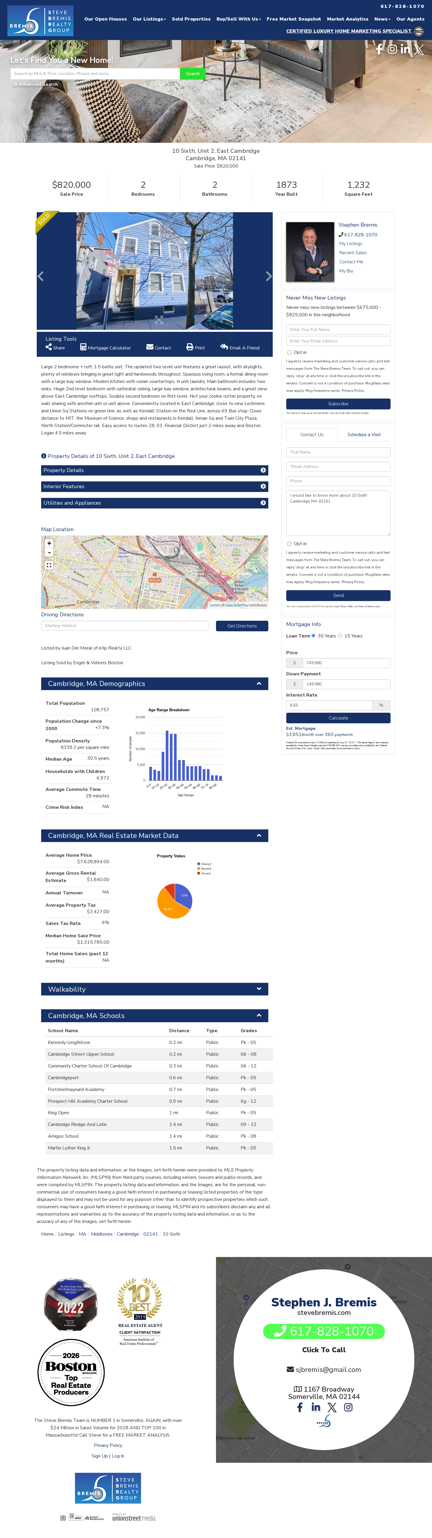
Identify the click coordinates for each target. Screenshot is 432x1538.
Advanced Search (38, 84)
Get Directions (242, 626)
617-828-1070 (360, 235)
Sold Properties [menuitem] (191, 19)
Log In (118, 1456)
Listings (66, 1234)
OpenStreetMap (237, 605)
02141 (150, 1234)
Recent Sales (353, 253)
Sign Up (100, 1456)
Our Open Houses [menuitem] (105, 19)
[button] (193, 74)
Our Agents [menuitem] (410, 19)
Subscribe (338, 404)
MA (82, 1234)
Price (292, 653)
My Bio (346, 271)
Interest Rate (301, 695)
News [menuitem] (381, 19)
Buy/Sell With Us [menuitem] (237, 19)
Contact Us (312, 434)
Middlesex (102, 1234)
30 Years (326, 636)
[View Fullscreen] (49, 565)
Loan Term (298, 636)
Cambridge (128, 1234)
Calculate (338, 718)
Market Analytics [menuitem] (348, 19)
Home (47, 1234)
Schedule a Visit (364, 434)
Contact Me (351, 262)
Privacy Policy (353, 390)
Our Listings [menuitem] (148, 19)
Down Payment (303, 674)
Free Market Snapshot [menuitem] (294, 19)
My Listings (350, 243)
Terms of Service (366, 606)
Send (338, 595)
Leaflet (215, 605)
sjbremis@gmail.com (328, 1369)
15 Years (353, 636)
